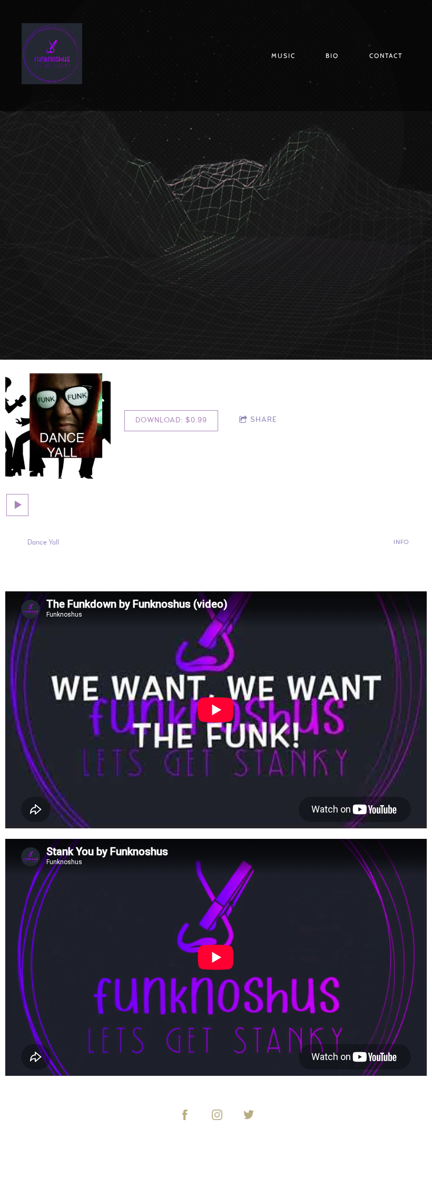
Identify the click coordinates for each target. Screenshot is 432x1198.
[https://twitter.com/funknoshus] (248, 1114)
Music (283, 56)
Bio (332, 56)
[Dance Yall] (58, 426)
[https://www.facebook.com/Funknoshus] (184, 1114)
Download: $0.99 (171, 420)
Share (263, 419)
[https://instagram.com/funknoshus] (217, 1114)
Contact (385, 56)
